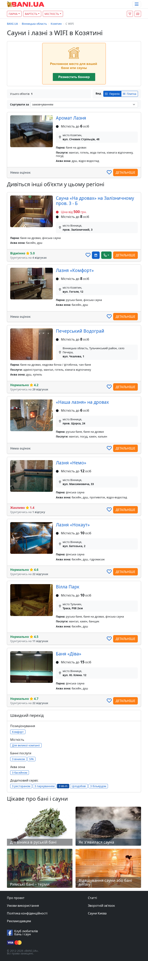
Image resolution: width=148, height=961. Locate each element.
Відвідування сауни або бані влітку (105, 882)
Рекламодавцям (19, 921)
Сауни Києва (97, 913)
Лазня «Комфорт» (75, 270)
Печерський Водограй (80, 331)
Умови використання (23, 905)
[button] (138, 14)
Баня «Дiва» (68, 654)
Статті (92, 898)
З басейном (19, 772)
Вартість (31, 14)
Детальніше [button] (125, 172)
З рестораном (21, 786)
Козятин (56, 23)
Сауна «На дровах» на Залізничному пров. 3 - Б (95, 200)
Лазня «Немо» (71, 463)
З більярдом (98, 786)
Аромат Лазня (71, 118)
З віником (18, 759)
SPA (31, 759)
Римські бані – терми (30, 884)
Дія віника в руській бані (33, 842)
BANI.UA (12, 23)
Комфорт (18, 732)
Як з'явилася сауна (96, 842)
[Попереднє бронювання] (96, 255)
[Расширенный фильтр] (130, 14)
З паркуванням (44, 786)
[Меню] (136, 4)
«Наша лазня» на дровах (82, 402)
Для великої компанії (26, 745)
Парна (13, 14)
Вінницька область (34, 23)
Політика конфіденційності (27, 913)
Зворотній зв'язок (101, 905)
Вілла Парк (67, 587)
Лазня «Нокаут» (73, 525)
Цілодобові (79, 786)
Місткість (52, 14)
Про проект (15, 898)
